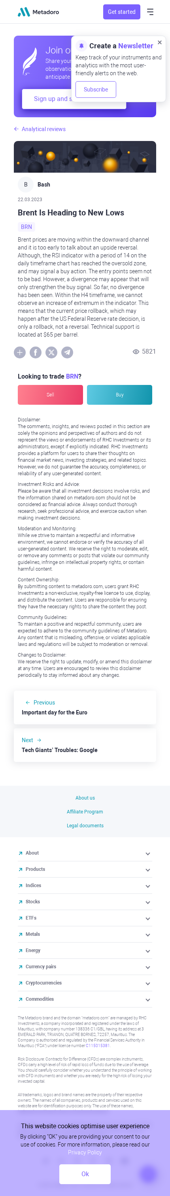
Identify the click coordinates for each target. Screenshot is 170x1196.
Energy (33, 950)
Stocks (33, 902)
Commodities (40, 999)
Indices (33, 885)
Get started (122, 12)
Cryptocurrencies (44, 983)
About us (85, 798)
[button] (148, 853)
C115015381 (98, 1046)
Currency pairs (41, 966)
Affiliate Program (85, 812)
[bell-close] (160, 42)
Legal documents (85, 825)
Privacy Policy (85, 1152)
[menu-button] (150, 12)
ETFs (31, 918)
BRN (26, 227)
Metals (33, 934)
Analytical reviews (44, 129)
